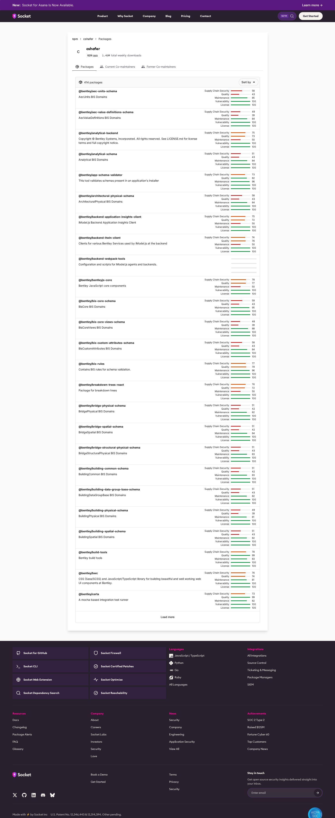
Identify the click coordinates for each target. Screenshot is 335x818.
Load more (167, 617)
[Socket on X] (15, 795)
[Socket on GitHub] (24, 795)
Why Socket (125, 16)
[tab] (84, 67)
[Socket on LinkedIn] (33, 795)
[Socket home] (22, 16)
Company (149, 16)
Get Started (311, 16)
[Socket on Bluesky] (52, 795)
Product (102, 16)
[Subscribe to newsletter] (318, 793)
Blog (168, 16)
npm (75, 39)
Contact (205, 16)
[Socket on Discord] (43, 795)
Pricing (185, 16)
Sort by (246, 82)
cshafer (88, 39)
